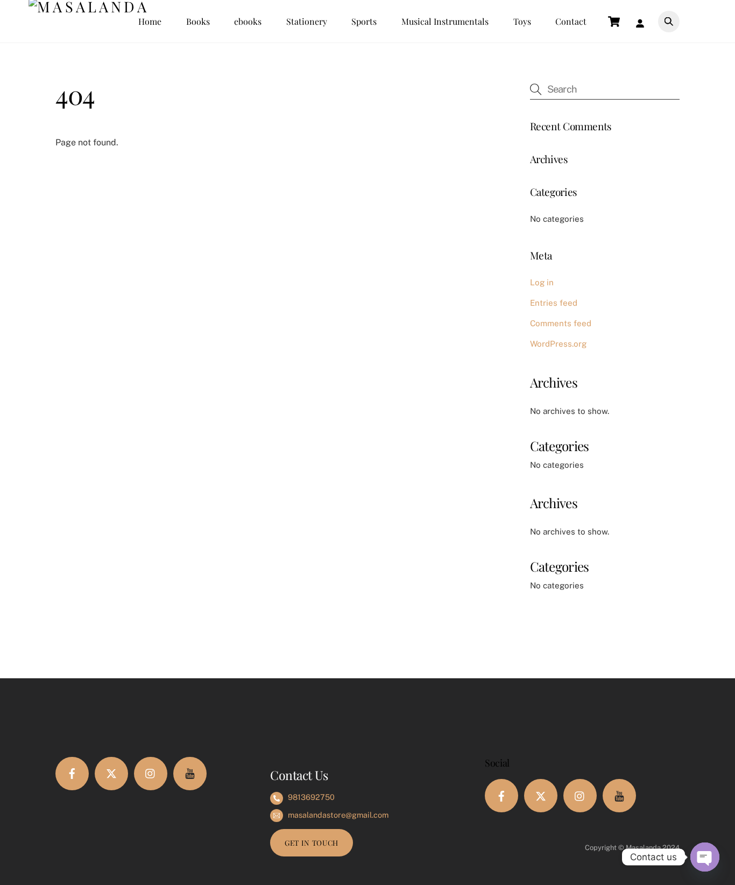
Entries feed (553, 302)
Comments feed (560, 323)
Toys (522, 21)
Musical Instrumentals (445, 21)
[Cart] (614, 21)
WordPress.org (558, 343)
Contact (570, 21)
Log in (542, 282)
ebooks (248, 21)
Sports (364, 21)
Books (198, 21)
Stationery (306, 21)
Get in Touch (311, 842)
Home (149, 21)
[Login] (642, 21)
